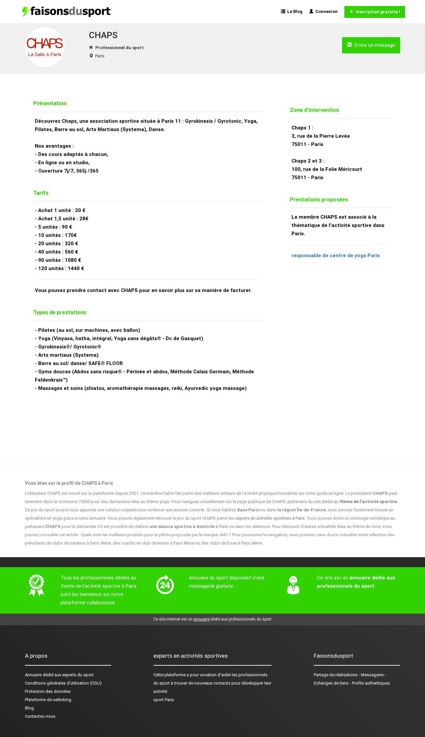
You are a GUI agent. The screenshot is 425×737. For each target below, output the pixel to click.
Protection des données (48, 691)
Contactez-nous (40, 716)
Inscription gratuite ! (377, 11)
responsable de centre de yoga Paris (336, 255)
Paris (100, 55)
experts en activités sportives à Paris (270, 518)
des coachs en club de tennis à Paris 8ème (153, 543)
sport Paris (163, 699)
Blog (29, 707)
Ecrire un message (373, 45)
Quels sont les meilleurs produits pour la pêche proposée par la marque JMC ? (156, 534)
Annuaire (33, 674)
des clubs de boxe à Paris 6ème (231, 543)
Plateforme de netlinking (48, 699)
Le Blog (293, 11)
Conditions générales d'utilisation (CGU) (63, 683)
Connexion (325, 11)
